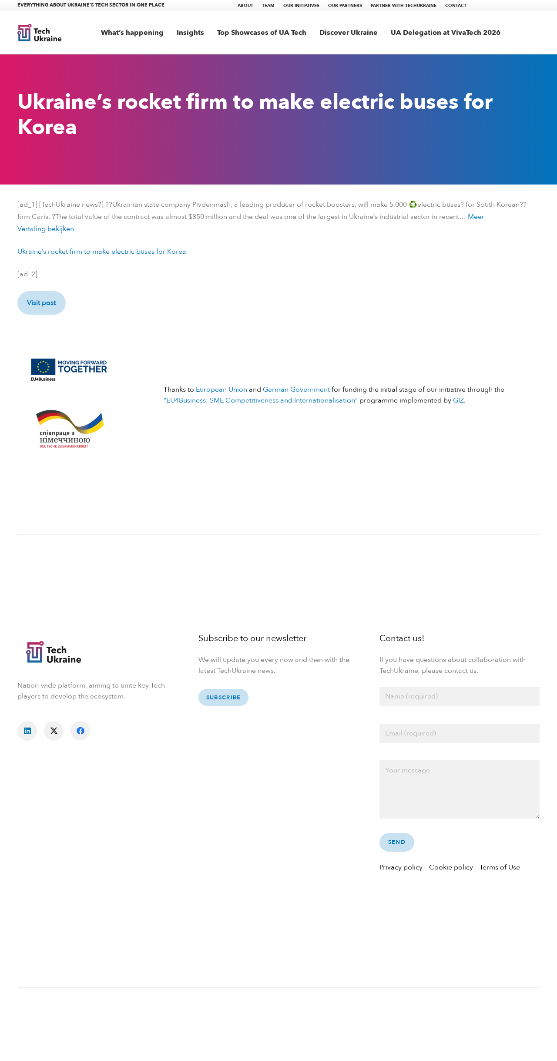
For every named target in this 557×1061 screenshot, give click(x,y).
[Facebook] (80, 731)
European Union (221, 389)
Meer (476, 217)
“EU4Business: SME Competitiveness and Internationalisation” (261, 400)
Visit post (41, 303)
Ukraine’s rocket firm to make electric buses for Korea (101, 251)
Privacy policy (401, 867)
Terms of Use (500, 867)
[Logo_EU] (69, 368)
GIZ (458, 400)
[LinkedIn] (27, 731)
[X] (54, 731)
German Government (296, 389)
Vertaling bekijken (45, 229)
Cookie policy (451, 867)
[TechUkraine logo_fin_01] (39, 32)
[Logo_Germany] (69, 430)
